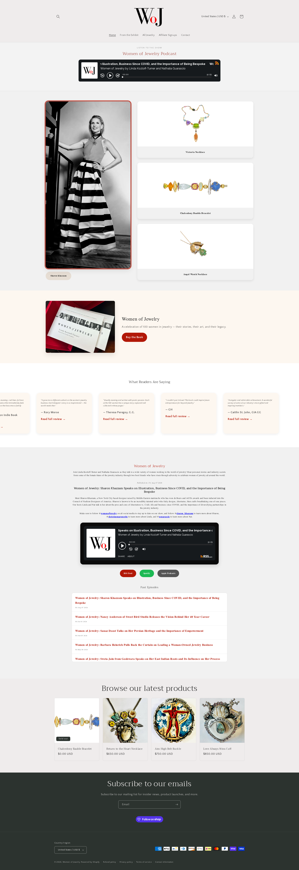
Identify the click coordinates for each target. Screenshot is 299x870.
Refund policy (109, 862)
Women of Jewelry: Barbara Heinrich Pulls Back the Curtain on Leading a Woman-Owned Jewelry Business (144, 645)
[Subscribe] (176, 804)
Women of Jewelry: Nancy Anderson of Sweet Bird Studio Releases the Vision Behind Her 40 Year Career (142, 617)
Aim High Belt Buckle (168, 749)
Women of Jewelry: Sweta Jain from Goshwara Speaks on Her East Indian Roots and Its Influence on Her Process (147, 659)
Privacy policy (126, 862)
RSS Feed (128, 573)
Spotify (146, 573)
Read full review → (48, 419)
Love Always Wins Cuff (217, 749)
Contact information (164, 862)
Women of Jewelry (71, 862)
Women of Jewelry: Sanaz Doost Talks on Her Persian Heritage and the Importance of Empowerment (139, 631)
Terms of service (144, 862)
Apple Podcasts (168, 573)
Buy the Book (134, 337)
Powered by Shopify (90, 862)
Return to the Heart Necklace (124, 749)
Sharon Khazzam (58, 275)
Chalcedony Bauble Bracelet (75, 749)
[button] (58, 16)
